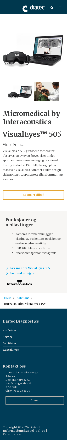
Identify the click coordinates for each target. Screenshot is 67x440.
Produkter (9, 330)
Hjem (7, 298)
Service (8, 336)
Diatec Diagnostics (21, 321)
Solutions (23, 298)
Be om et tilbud (33, 194)
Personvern (12, 434)
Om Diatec (10, 343)
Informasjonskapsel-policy (24, 430)
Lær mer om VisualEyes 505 (30, 268)
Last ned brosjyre (22, 273)
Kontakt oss (11, 349)
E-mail (35, 400)
